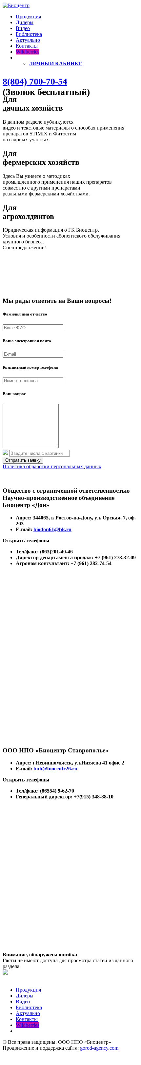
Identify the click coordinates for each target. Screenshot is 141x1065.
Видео (23, 28)
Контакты (27, 46)
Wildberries (27, 51)
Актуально (28, 40)
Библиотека (29, 34)
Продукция (28, 16)
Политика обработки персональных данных (52, 466)
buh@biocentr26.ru (55, 768)
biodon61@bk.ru (52, 529)
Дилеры (24, 22)
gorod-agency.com (99, 1048)
